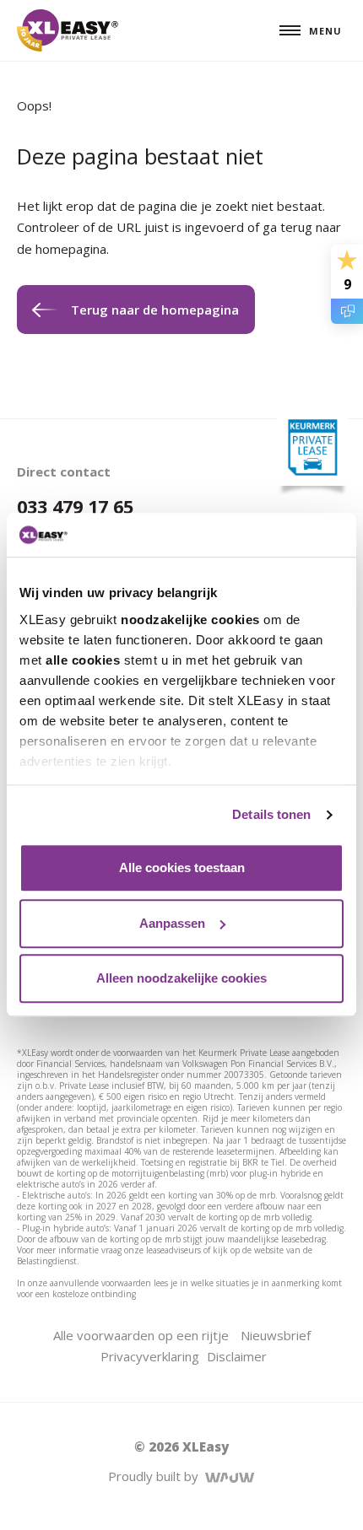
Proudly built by (156, 1476)
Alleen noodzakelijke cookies (181, 979)
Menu (325, 30)
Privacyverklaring (149, 1356)
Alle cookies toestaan (182, 868)
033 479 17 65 (75, 506)
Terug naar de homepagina (155, 309)
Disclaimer (237, 1356)
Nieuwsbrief (276, 1335)
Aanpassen (172, 923)
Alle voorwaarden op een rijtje (141, 1335)
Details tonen (271, 814)
